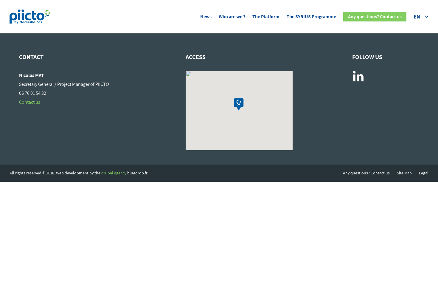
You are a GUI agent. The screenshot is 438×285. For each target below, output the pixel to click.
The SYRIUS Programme (311, 17)
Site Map (404, 173)
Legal (423, 173)
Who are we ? (232, 17)
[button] (239, 104)
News (206, 17)
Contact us (29, 102)
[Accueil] (30, 15)
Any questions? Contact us (375, 17)
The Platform (265, 17)
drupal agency (113, 173)
